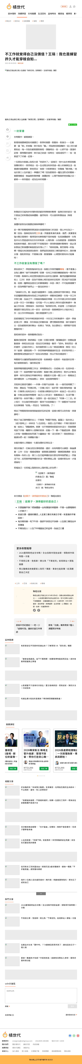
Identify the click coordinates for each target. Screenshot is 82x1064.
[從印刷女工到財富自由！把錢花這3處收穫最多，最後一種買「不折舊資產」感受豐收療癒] (12, 870)
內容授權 (36, 1044)
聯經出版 (20, 63)
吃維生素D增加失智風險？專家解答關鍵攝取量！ (41, 698)
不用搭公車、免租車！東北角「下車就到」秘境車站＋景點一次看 (48, 918)
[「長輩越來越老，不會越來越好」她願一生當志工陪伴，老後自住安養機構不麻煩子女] (12, 804)
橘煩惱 (61, 13)
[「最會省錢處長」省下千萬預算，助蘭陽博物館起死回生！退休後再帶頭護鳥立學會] (12, 662)
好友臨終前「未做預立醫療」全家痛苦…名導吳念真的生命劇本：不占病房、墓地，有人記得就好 (48, 788)
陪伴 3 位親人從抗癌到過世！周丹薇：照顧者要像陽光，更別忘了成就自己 (48, 881)
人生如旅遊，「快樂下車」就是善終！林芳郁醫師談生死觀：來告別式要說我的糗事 (48, 841)
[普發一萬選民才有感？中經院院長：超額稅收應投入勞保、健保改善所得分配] (12, 961)
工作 (18, 583)
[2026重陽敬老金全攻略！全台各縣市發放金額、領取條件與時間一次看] (12, 908)
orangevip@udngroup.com (22, 1041)
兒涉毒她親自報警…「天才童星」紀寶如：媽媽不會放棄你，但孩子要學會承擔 (48, 828)
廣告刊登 (26, 1044)
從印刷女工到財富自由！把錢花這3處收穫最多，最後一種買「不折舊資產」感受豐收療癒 (48, 867)
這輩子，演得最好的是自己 (36, 495)
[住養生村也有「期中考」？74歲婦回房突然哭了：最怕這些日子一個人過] (12, 948)
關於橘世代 (16, 1044)
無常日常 (34, 583)
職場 (43, 583)
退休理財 (12, 13)
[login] (70, 6)
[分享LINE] (7, 136)
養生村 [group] (8, 21)
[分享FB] (7, 129)
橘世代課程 (16, 1047)
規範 (6, 1006)
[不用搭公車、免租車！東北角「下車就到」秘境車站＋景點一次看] (12, 921)
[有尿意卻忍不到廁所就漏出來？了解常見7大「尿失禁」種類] (12, 649)
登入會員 (25, 1051)
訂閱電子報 (35, 1051)
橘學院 (69, 13)
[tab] (37, 775)
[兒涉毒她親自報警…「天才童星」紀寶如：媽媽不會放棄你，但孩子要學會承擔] (12, 830)
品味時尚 (52, 13)
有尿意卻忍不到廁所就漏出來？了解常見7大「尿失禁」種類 (46, 645)
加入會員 (15, 1051)
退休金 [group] (17, 21)
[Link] (34, 610)
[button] (74, 6)
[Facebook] (38, 610)
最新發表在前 (70, 1015)
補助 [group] (35, 21)
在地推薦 (32, 13)
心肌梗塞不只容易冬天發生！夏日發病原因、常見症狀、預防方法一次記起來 (48, 686)
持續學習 (22, 13)
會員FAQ (26, 1047)
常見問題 (45, 1051)
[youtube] (78, 1036)
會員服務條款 (56, 1051)
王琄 (25, 583)
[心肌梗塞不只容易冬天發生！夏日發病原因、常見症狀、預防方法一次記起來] (12, 689)
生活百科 (42, 13)
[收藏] (7, 150)
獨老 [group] (42, 21)
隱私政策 (67, 1051)
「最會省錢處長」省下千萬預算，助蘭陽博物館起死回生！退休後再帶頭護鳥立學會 (48, 660)
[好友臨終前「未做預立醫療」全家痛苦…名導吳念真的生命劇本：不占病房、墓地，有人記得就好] (12, 790)
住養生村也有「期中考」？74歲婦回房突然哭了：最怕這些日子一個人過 (48, 946)
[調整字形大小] (7, 157)
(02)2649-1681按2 (42, 1041)
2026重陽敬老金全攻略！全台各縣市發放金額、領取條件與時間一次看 (49, 906)
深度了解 (17, 768)
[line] (74, 1036)
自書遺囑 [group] (27, 21)
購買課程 (64, 6)
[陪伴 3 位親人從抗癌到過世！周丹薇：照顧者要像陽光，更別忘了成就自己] (12, 883)
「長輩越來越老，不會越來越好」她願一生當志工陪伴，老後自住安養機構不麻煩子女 (48, 801)
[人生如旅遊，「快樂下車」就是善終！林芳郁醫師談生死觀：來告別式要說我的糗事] (12, 843)
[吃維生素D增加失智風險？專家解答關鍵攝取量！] (12, 702)
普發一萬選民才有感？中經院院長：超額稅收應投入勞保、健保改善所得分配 (48, 959)
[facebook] (70, 1036)
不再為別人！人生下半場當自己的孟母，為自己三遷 (41, 528)
